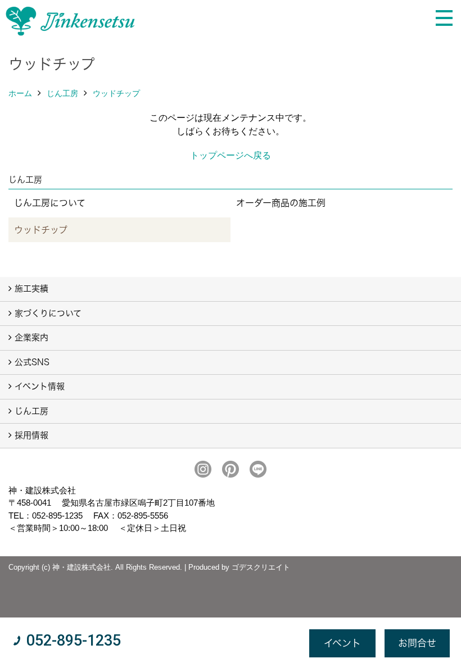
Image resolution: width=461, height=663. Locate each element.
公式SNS (32, 362)
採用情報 (31, 435)
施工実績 (31, 288)
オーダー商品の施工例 (281, 202)
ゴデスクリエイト (261, 567)
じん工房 (62, 93)
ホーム (20, 93)
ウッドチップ (116, 93)
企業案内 (31, 337)
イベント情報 (40, 386)
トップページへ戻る (230, 155)
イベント (342, 643)
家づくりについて (48, 313)
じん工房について (49, 202)
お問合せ (417, 643)
